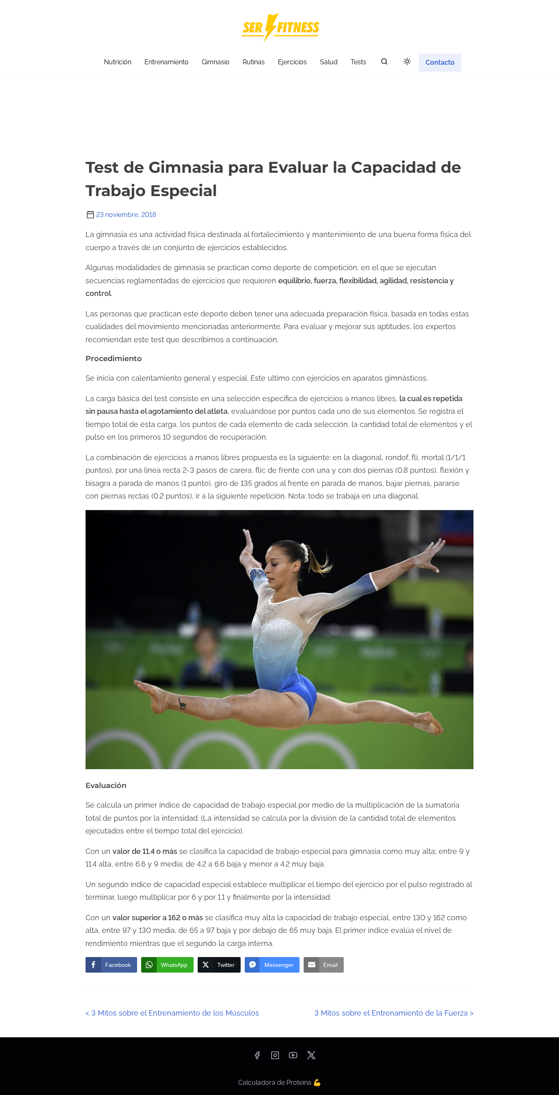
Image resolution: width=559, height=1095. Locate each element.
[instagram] (275, 1058)
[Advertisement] (279, 90)
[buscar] (384, 63)
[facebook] (257, 1058)
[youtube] (293, 1058)
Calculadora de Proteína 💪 (279, 1082)
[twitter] (311, 1058)
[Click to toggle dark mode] (407, 62)
